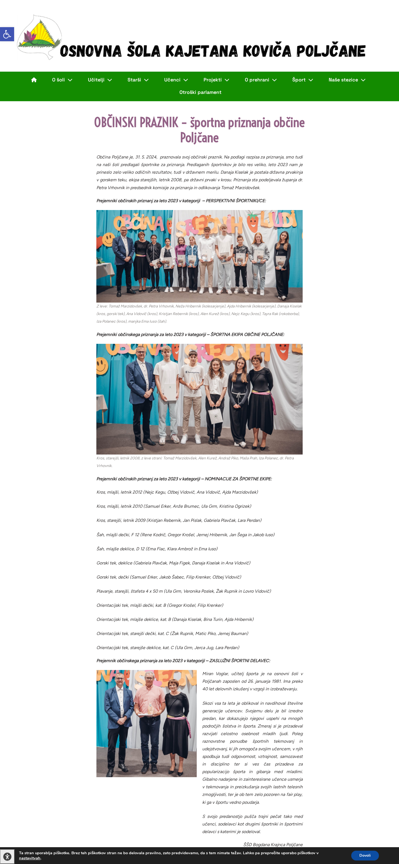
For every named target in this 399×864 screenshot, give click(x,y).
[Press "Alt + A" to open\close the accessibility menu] (7, 856)
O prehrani (257, 80)
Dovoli (365, 855)
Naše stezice (343, 80)
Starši (134, 80)
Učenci (172, 80)
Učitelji (96, 80)
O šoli (58, 80)
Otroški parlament (200, 92)
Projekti (213, 80)
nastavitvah (29, 858)
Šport (299, 80)
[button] (7, 34)
